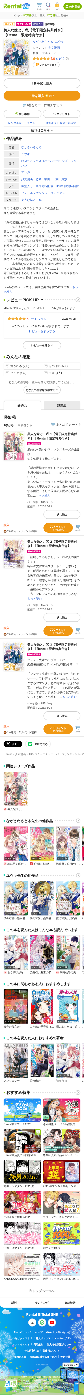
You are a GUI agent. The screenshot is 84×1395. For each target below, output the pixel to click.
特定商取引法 (31, 1350)
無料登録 (74, 6)
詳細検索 (70, 1302)
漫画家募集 (20, 1356)
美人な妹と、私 (31, 200)
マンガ (25, 172)
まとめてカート (67, 424)
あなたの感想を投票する (40, 390)
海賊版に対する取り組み (43, 1356)
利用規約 (38, 1344)
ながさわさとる (43, 41)
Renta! (8, 754)
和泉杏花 (61, 1080)
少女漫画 (54, 47)
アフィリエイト (21, 1344)
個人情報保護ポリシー (59, 1344)
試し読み (62, 514)
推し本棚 (24, 114)
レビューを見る (40, 345)
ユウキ (59, 41)
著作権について (51, 1350)
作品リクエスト (21, 1338)
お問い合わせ (62, 1332)
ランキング (42, 1302)
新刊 (14, 1302)
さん (38, 318)
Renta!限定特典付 (67, 186)
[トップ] (13, 6)
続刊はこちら (40, 130)
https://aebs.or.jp (29, 1389)
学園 (47, 179)
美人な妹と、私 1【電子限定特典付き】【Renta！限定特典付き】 (52, 435)
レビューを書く (48, 64)
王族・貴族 (60, 179)
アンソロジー (12, 1080)
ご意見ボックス (42, 1338)
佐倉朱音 (35, 1080)
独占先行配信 (44, 186)
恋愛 (38, 179)
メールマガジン (62, 1338)
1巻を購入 (42, 95)
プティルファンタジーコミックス (43, 193)
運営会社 (65, 1356)
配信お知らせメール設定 (61, 123)
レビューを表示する (42, 331)
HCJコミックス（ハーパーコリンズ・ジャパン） (48, 163)
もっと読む (43, 495)
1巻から (9, 425)
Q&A (49, 1332)
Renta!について (23, 1332)
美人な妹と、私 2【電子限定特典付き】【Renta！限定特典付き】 (52, 543)
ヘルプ (39, 1332)
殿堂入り (27, 186)
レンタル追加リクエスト (23, 123)
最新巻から (25, 425)
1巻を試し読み (42, 83)
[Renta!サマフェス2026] (26, 6)
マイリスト (63, 114)
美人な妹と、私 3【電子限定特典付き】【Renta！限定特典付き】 (52, 646)
